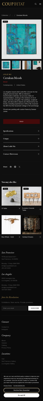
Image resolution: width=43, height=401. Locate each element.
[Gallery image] (16, 65)
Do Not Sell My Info (19, 385)
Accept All (21, 395)
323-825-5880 (6, 289)
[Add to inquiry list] (19, 208)
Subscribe (35, 308)
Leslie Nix (7, 74)
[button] (21, 39)
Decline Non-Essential (21, 390)
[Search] (36, 4)
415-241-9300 (6, 268)
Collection (5, 15)
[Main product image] (6, 65)
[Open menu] (40, 4)
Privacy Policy (8, 385)
